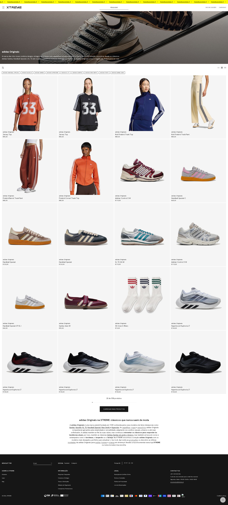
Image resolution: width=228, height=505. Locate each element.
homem (104, 442)
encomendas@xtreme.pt (177, 482)
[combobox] (114, 7)
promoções (133, 440)
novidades (72, 442)
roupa (133, 427)
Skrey (224, 496)
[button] (3, 7)
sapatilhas (126, 427)
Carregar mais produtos (114, 409)
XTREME (9, 496)
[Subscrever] (51, 463)
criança (111, 442)
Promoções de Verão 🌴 (18, 2)
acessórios (142, 427)
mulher (98, 442)
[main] (114, 232)
